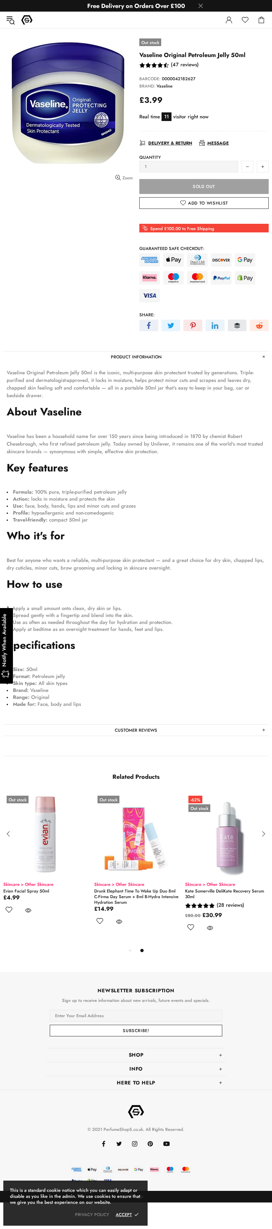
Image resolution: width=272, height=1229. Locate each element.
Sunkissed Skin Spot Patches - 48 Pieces (133, 891)
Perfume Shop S (27, 20)
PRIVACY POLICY (92, 1214)
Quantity (150, 157)
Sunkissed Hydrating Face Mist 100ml (39, 891)
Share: (147, 315)
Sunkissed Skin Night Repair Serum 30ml (224, 891)
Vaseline (164, 86)
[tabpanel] (45, 866)
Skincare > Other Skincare (28, 884)
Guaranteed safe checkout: (171, 248)
